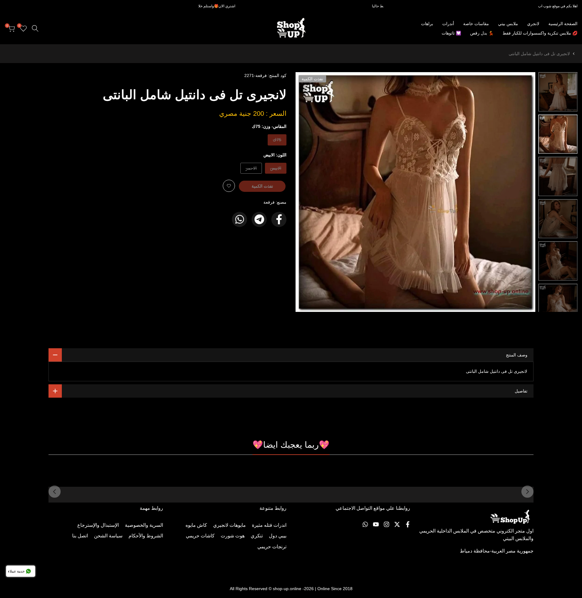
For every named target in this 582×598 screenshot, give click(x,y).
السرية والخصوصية (144, 525)
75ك (277, 141)
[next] (308, 192)
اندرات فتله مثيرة (269, 525)
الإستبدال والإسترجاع (98, 525)
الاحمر (251, 169)
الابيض (276, 169)
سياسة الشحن (108, 535)
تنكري (257, 535)
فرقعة (269, 202)
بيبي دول (277, 535)
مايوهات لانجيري (229, 525)
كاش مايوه (196, 525)
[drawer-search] (35, 28)
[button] (229, 186)
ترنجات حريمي (271, 546)
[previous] (523, 192)
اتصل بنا (80, 535)
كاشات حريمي (200, 535)
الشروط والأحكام (146, 535)
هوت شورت (233, 535)
